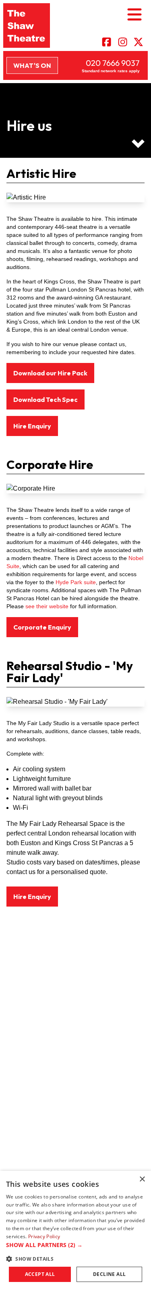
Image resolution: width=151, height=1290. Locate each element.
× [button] (142, 1179)
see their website (46, 606)
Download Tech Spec (45, 399)
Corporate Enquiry (42, 627)
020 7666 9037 (113, 63)
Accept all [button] (40, 1274)
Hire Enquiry (32, 426)
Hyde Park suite (75, 582)
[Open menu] (134, 14)
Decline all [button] (109, 1274)
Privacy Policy (44, 1236)
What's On (32, 65)
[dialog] (75, 1230)
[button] (75, 1245)
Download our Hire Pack (50, 373)
